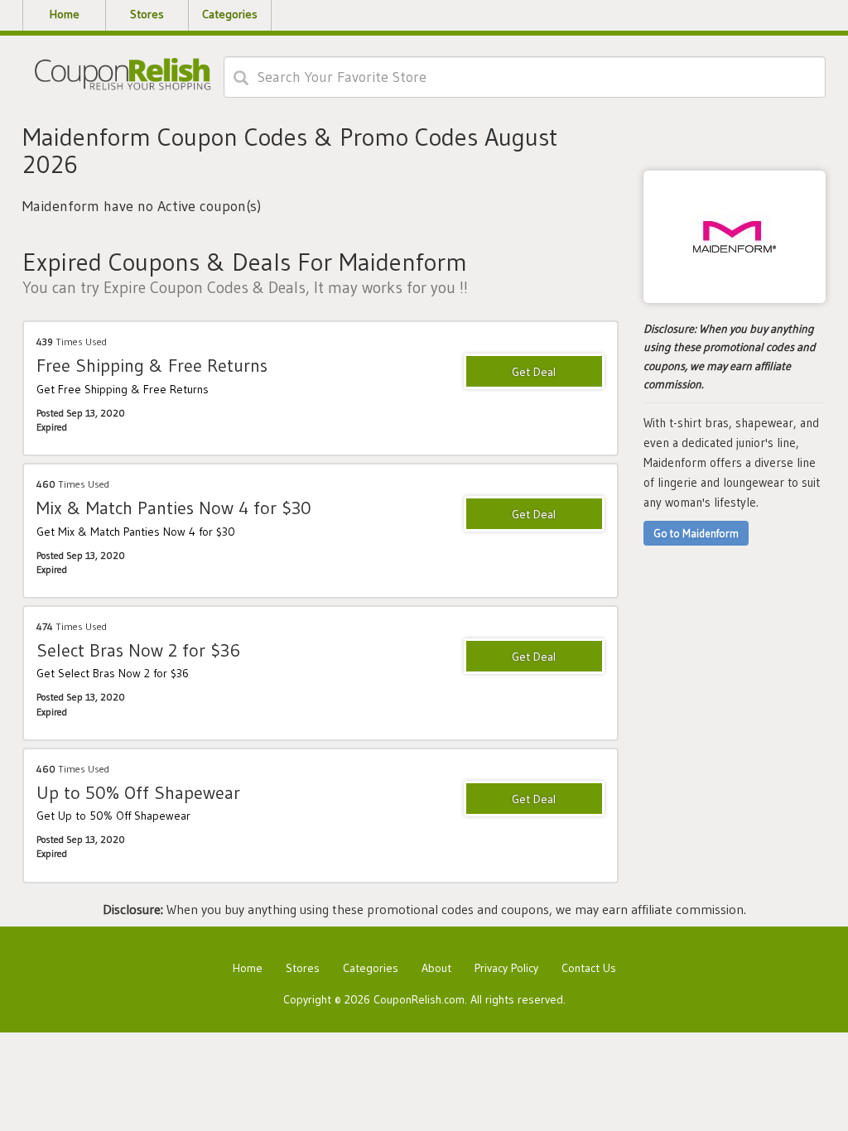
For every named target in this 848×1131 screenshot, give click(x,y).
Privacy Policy (506, 967)
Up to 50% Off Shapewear (138, 793)
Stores (303, 967)
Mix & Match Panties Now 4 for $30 (173, 508)
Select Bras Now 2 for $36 (138, 650)
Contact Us (588, 967)
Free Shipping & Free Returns (151, 365)
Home (248, 967)
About (436, 967)
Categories (370, 967)
